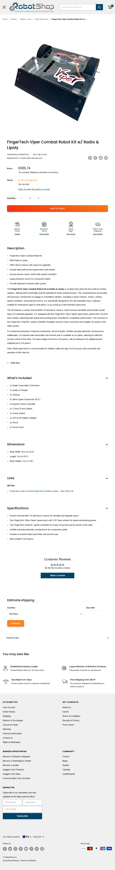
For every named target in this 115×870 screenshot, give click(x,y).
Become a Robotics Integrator (16, 756)
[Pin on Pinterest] (95, 158)
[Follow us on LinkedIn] (37, 849)
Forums (66, 756)
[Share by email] (106, 158)
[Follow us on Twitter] (10, 849)
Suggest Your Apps (11, 774)
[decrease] (21, 198)
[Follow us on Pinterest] (21, 849)
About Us (66, 707)
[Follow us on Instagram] (15, 849)
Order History (9, 711)
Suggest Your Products (13, 769)
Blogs (65, 761)
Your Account (9, 707)
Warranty (7, 729)
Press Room (68, 725)
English (37, 837)
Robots (14, 19)
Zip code (90, 607)
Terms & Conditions (71, 716)
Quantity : (12, 198)
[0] (110, 7)
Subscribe (22, 816)
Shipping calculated (38, 172)
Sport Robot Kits (41, 19)
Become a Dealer (11, 765)
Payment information (12, 733)
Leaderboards (68, 774)
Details (17, 234)
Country (11, 607)
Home (5, 19)
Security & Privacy (71, 720)
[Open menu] (4, 7)
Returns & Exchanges (13, 720)
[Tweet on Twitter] (101, 158)
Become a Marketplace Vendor (17, 761)
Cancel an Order (10, 725)
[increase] (39, 198)
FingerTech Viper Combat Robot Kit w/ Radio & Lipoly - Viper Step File (41, 491)
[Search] (99, 7)
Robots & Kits (25, 19)
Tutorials (66, 769)
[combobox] (78, 7)
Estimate (15, 623)
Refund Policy (12, 638)
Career (65, 711)
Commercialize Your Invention (16, 778)
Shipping (7, 716)
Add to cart (57, 208)
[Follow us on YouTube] (26, 849)
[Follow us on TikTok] (31, 849)
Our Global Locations (11, 837)
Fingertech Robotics (18, 154)
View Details (44, 234)
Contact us (8, 738)
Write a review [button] (57, 575)
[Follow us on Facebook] (5, 849)
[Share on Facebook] (90, 158)
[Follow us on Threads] (42, 849)
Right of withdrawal (11, 742)
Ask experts (70, 234)
